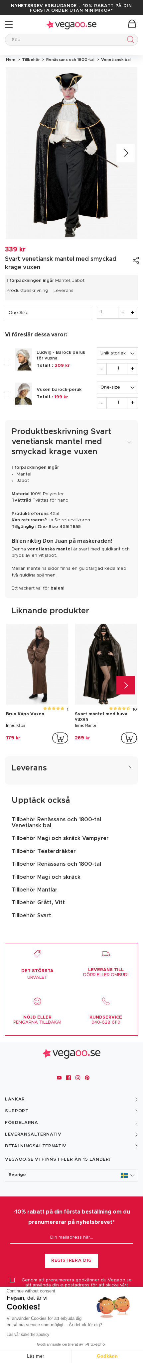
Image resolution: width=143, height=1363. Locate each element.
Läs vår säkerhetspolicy (28, 1334)
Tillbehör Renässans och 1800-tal (56, 864)
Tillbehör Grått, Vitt (38, 902)
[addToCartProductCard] (60, 738)
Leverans (63, 291)
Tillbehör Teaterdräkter (44, 851)
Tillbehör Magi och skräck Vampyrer (60, 838)
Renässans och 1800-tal (69, 60)
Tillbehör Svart (31, 915)
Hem (10, 60)
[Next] (125, 153)
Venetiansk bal (115, 60)
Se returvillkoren (72, 520)
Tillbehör (30, 60)
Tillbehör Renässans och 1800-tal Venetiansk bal (56, 822)
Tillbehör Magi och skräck (46, 877)
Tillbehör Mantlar (35, 890)
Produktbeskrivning (27, 291)
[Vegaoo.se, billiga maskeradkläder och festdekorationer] (71, 24)
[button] (71, 1175)
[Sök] (129, 40)
